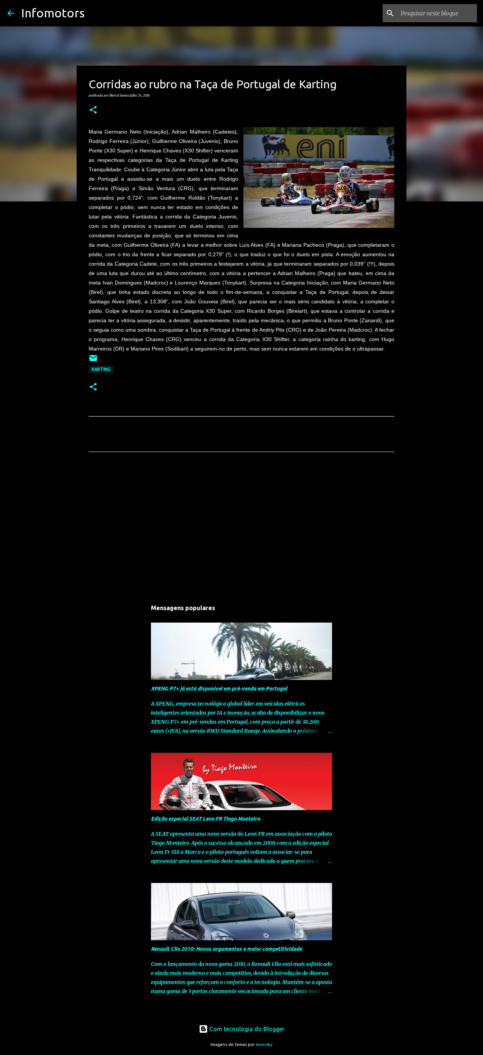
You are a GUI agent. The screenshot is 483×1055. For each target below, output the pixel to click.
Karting (101, 369)
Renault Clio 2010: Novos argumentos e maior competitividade (226, 949)
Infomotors (53, 13)
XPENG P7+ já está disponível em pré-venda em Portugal (219, 689)
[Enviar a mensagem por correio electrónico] (93, 360)
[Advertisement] (241, 528)
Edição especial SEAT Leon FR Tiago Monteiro (205, 819)
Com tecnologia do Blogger (246, 1029)
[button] (93, 110)
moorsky (264, 1044)
